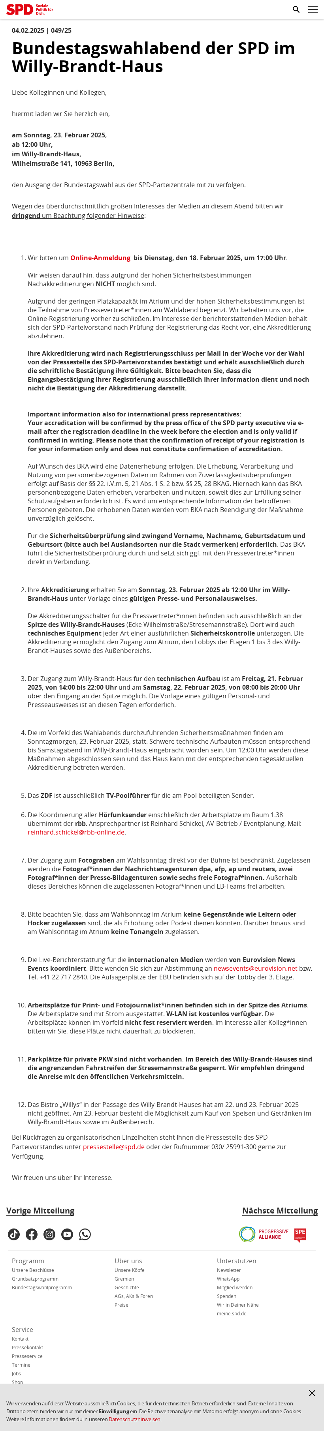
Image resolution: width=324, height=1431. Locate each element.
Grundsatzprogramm (35, 1278)
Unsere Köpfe (130, 1270)
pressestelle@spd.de (114, 1146)
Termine (21, 1365)
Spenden (226, 1296)
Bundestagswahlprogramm (42, 1287)
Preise (121, 1305)
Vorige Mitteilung (40, 1210)
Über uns (128, 1261)
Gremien (124, 1278)
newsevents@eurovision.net (256, 968)
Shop (17, 1382)
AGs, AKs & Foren (134, 1296)
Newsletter (229, 1270)
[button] (312, 1393)
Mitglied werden (234, 1287)
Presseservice (27, 1356)
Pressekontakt (27, 1347)
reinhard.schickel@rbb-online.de (76, 832)
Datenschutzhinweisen (134, 1419)
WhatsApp (228, 1278)
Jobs (16, 1373)
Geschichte (127, 1287)
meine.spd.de (232, 1313)
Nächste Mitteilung (280, 1210)
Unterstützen (236, 1261)
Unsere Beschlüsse (33, 1270)
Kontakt (20, 1338)
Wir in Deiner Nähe (238, 1305)
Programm (28, 1261)
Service (22, 1329)
